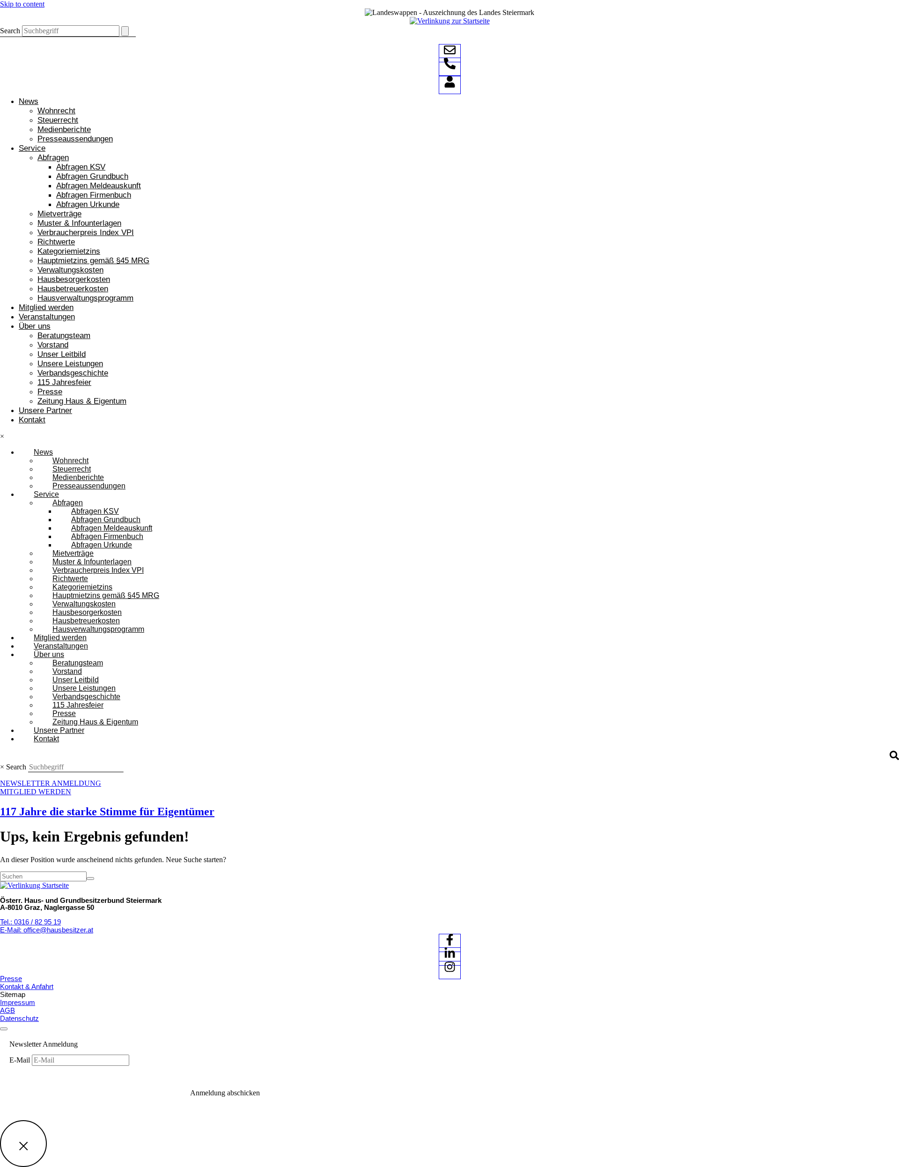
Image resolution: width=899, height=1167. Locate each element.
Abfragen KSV (80, 166)
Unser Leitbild (61, 354)
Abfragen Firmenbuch (93, 195)
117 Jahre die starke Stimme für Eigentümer (107, 811)
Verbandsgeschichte (72, 373)
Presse (49, 391)
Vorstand (52, 344)
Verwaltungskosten (70, 270)
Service (32, 148)
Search (10, 31)
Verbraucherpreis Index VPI (85, 232)
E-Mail (20, 1060)
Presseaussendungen (75, 138)
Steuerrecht (57, 120)
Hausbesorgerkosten (73, 279)
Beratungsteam (63, 335)
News (28, 101)
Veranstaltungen (47, 316)
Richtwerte (56, 241)
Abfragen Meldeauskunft (98, 185)
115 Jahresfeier (64, 382)
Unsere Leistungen (70, 363)
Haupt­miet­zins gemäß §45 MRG (93, 260)
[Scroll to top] (3, 1028)
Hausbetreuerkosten (72, 288)
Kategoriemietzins (68, 251)
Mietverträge (59, 213)
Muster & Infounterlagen (79, 223)
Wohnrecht (56, 110)
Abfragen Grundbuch (92, 176)
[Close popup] (23, 1143)
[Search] (125, 31)
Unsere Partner (45, 410)
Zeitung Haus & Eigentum (81, 401)
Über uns (35, 326)
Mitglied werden (46, 307)
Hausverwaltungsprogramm (85, 298)
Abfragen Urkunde (87, 204)
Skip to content (22, 4)
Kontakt (32, 419)
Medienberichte (64, 129)
